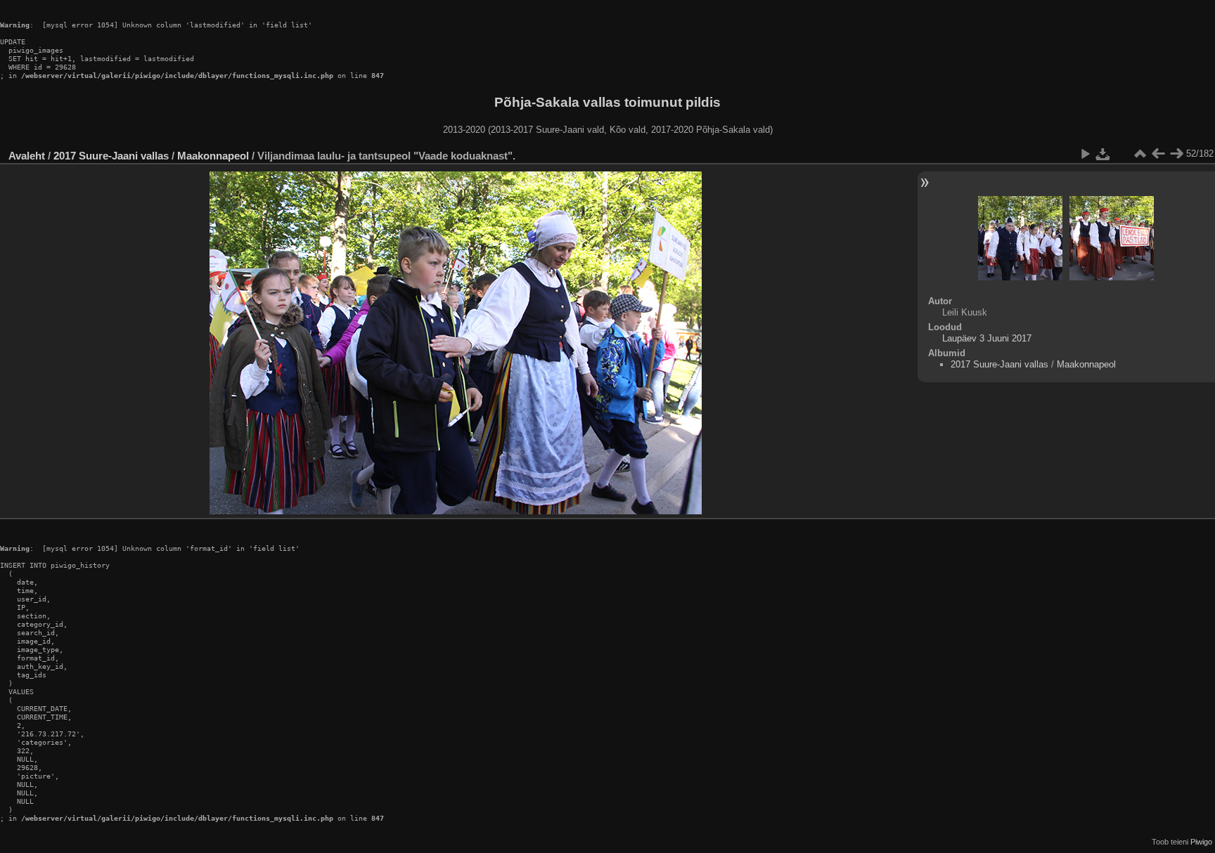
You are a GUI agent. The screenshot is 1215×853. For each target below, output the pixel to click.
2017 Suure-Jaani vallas (111, 156)
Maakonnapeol (214, 156)
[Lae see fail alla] (1103, 154)
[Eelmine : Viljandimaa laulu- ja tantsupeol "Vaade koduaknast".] (1158, 154)
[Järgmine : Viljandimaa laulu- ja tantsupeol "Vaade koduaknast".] (1176, 154)
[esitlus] (1085, 154)
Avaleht (26, 156)
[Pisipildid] (1140, 154)
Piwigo (1201, 842)
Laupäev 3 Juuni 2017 (986, 338)
